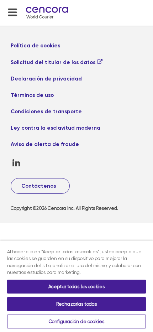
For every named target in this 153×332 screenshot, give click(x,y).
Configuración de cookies (76, 321)
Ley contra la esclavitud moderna (55, 128)
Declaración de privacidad (46, 79)
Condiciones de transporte (46, 111)
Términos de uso (32, 95)
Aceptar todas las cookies (76, 286)
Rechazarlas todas (76, 304)
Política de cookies (35, 45)
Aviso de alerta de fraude (45, 144)
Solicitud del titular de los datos (53, 62)
